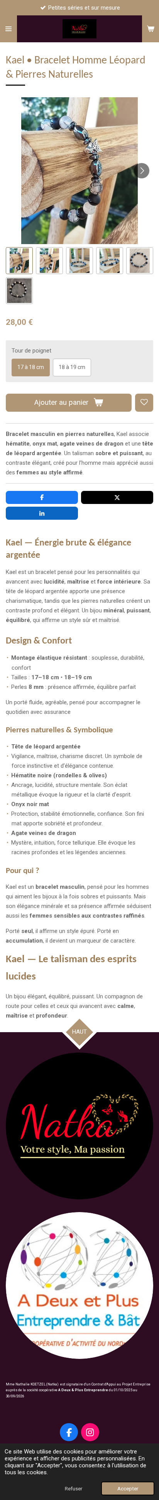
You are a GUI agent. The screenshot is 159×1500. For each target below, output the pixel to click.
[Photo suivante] (141, 170)
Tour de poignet (31, 350)
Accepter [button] (127, 1488)
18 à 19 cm (72, 367)
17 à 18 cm (30, 367)
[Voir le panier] (150, 28)
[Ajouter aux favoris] (144, 403)
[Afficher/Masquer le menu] (8, 28)
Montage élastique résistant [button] (49, 657)
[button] (19, 260)
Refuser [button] (73, 1488)
